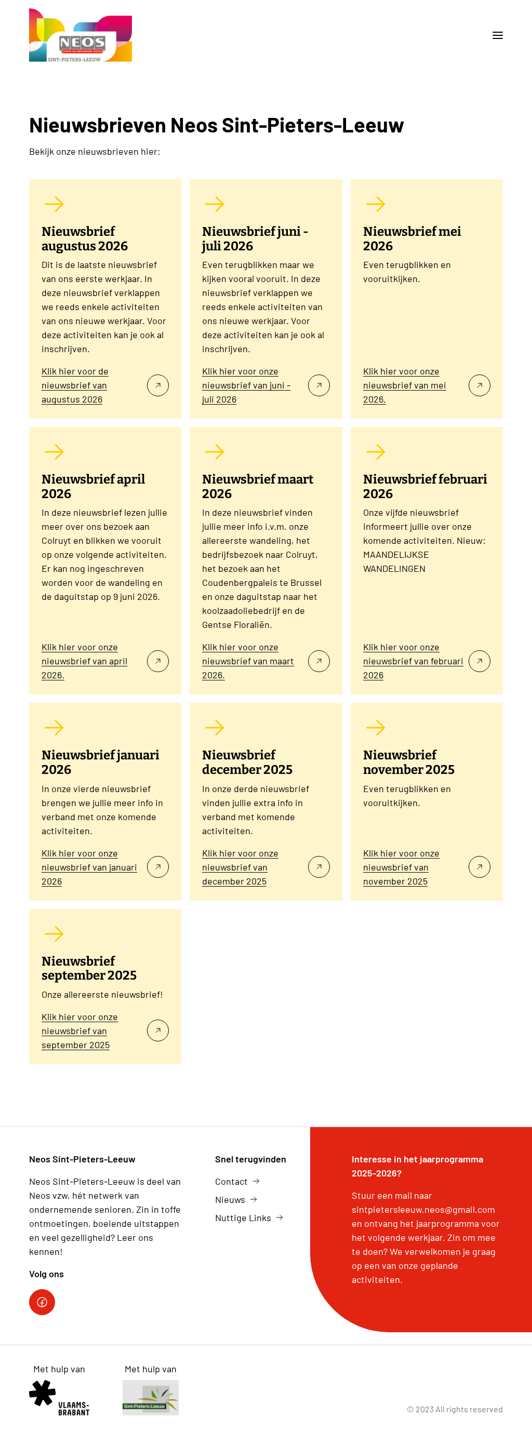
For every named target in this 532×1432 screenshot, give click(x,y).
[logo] (80, 35)
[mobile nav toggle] (493, 35)
